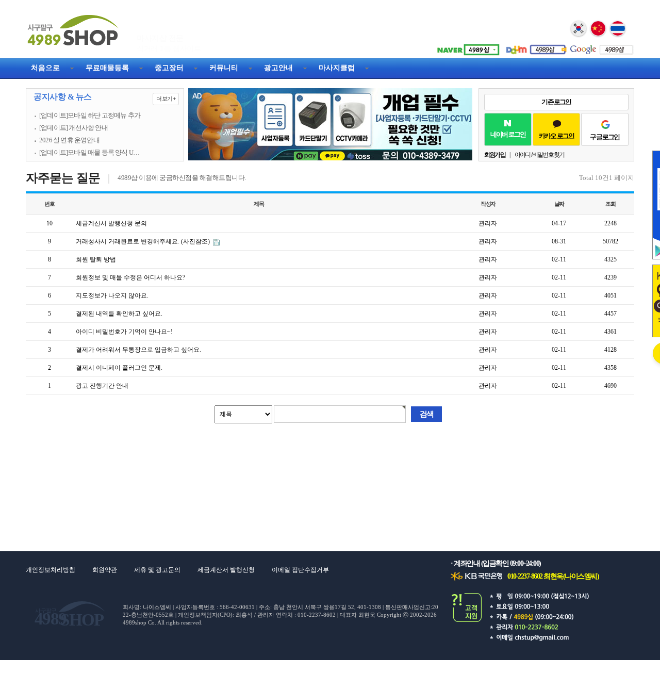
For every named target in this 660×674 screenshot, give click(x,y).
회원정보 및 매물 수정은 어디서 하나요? (130, 277)
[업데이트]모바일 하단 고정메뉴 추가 (89, 115)
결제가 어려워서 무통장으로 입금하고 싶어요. (138, 349)
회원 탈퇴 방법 (96, 259)
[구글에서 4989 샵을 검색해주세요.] (600, 46)
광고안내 (278, 68)
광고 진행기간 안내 (102, 385)
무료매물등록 (107, 68)
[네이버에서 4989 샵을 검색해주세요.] (466, 46)
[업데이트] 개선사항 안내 (73, 127)
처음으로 (45, 68)
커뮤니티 (223, 68)
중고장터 (169, 68)
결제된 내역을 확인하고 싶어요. (119, 313)
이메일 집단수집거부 (300, 569)
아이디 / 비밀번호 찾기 (540, 154)
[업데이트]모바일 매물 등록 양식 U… (89, 152)
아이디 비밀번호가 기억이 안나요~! (124, 331)
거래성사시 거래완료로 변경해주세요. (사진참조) (143, 241)
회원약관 (104, 569)
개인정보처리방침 (50, 569)
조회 (610, 204)
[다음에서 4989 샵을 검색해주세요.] (533, 46)
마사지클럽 (337, 68)
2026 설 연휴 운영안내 (69, 140)
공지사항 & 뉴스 (104, 97)
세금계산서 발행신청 (226, 569)
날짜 (559, 204)
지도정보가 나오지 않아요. (112, 295)
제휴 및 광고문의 (157, 569)
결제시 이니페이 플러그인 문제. (119, 367)
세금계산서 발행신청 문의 (111, 223)
